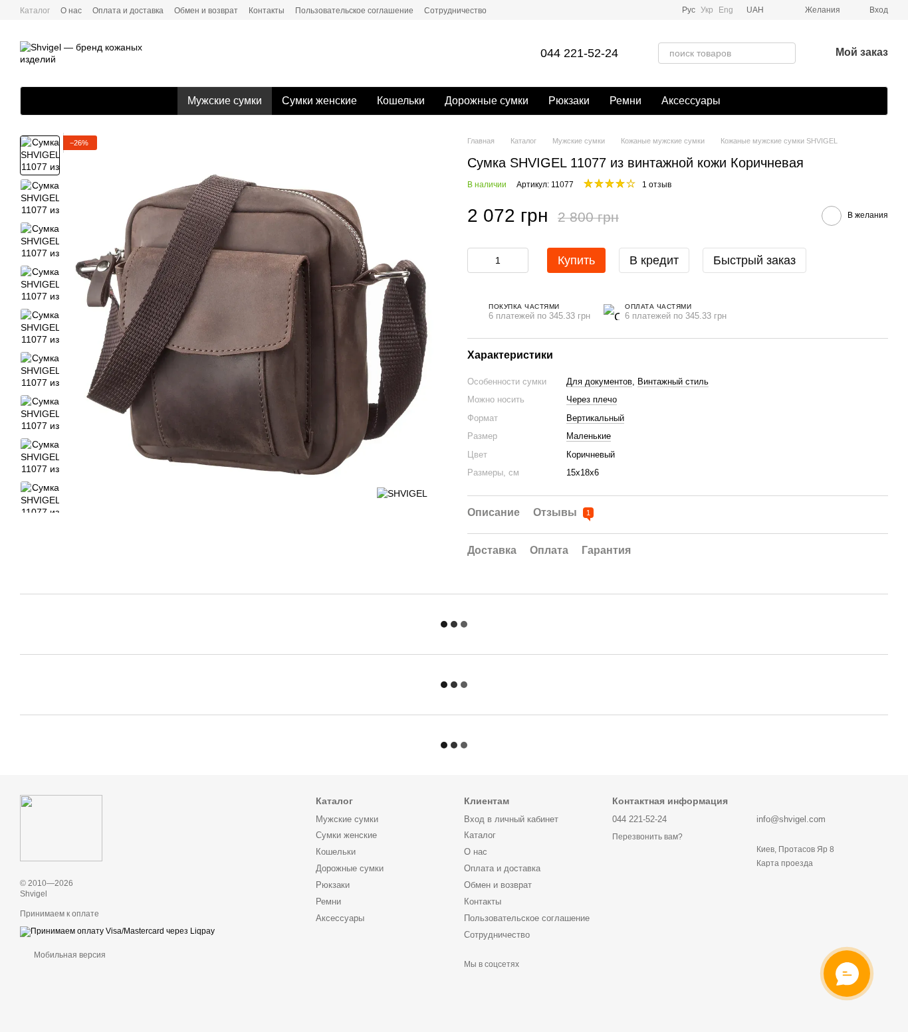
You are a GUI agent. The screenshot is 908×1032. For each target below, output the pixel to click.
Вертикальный (595, 418)
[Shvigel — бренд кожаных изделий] (61, 828)
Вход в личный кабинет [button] (511, 819)
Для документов (599, 382)
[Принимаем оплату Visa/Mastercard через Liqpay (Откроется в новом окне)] (117, 931)
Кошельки (401, 100)
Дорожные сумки (486, 100)
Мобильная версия (69, 955)
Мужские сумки (224, 100)
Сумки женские (319, 100)
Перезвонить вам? (647, 836)
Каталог (35, 10)
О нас (71, 10)
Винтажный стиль (673, 382)
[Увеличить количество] (518, 260)
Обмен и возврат (206, 10)
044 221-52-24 (579, 53)
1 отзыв (656, 184)
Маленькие (588, 436)
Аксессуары (691, 100)
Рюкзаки (569, 100)
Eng (726, 10)
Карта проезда (784, 863)
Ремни (625, 100)
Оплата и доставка (128, 10)
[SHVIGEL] (402, 493)
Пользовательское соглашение (354, 10)
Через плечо (591, 399)
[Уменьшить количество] (477, 260)
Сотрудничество (455, 10)
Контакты (266, 10)
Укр (707, 10)
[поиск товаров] (785, 53)
